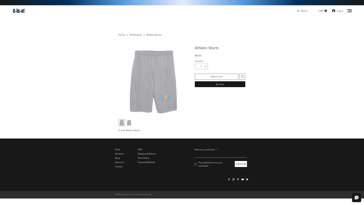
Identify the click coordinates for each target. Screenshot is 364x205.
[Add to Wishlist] (242, 77)
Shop (117, 149)
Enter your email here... (206, 149)
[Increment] (205, 66)
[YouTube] (242, 179)
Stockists (119, 153)
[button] (322, 11)
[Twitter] (247, 179)
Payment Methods (146, 162)
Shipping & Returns (147, 153)
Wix (149, 194)
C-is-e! (18, 11)
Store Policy (143, 158)
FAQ (140, 149)
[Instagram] (233, 179)
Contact (119, 166)
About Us (119, 162)
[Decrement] (197, 66)
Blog (117, 158)
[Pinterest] (238, 179)
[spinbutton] (201, 66)
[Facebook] (229, 179)
